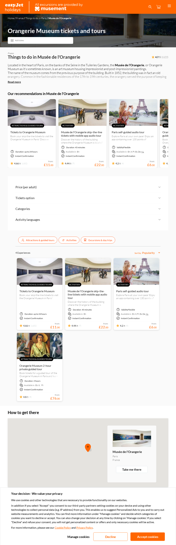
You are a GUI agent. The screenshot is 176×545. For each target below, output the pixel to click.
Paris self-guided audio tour (128, 132)
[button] (37, 240)
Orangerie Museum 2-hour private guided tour (35, 367)
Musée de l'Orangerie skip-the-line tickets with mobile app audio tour (81, 133)
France (19, 18)
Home (11, 18)
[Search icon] (150, 7)
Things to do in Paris (35, 18)
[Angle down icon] (99, 187)
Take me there (131, 469)
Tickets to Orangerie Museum (27, 132)
